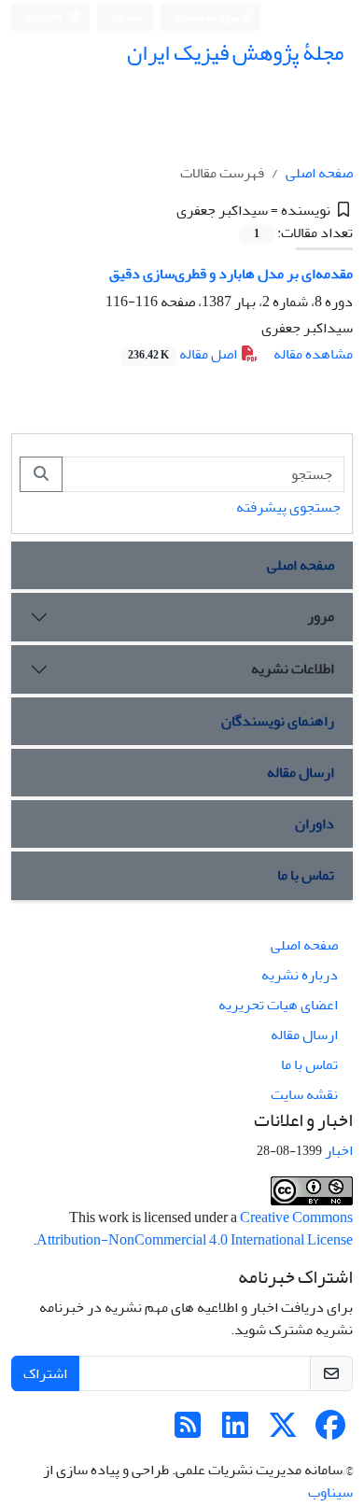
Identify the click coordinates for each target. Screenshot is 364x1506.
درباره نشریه (299, 975)
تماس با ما (305, 875)
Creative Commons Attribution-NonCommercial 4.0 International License (194, 1228)
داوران (314, 823)
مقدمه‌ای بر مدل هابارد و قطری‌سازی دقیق (231, 274)
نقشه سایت (304, 1094)
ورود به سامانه (207, 17)
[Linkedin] (235, 1431)
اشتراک (45, 1373)
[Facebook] (330, 1431)
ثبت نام (129, 16)
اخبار (339, 1150)
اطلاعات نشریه (292, 668)
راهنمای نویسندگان (277, 721)
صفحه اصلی (319, 173)
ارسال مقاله (300, 772)
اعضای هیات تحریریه (278, 1005)
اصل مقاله (184, 354)
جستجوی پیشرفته (288, 507)
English (45, 17)
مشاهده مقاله (313, 354)
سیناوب (330, 1492)
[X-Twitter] (282, 1431)
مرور (320, 616)
